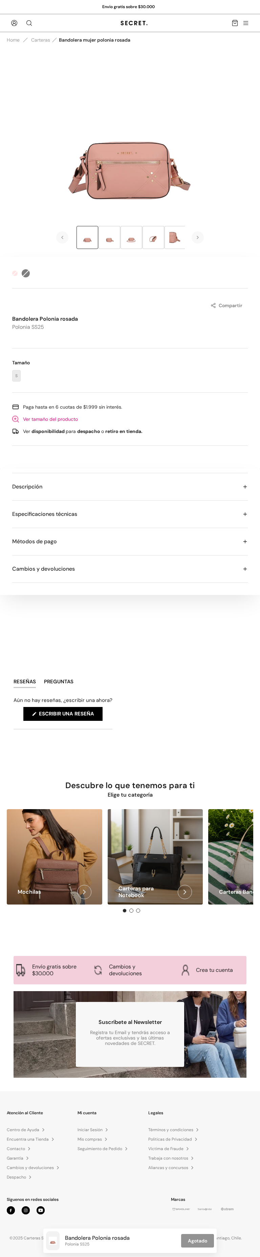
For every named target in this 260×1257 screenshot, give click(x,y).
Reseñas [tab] (25, 683)
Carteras (40, 40)
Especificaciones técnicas (44, 514)
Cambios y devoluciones (43, 568)
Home (13, 40)
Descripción (27, 486)
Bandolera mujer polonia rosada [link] (94, 40)
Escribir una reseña (70, 715)
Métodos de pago (34, 541)
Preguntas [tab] (58, 683)
